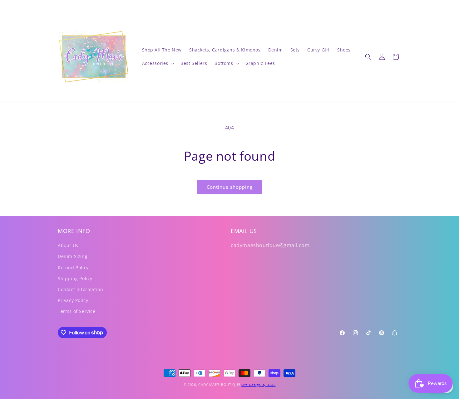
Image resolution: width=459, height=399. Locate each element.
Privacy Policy (73, 300)
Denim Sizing (72, 256)
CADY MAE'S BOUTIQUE (219, 384)
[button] (157, 63)
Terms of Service (77, 311)
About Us (68, 245)
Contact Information (80, 289)
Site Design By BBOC (258, 384)
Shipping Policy (75, 278)
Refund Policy (73, 267)
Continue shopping (230, 187)
